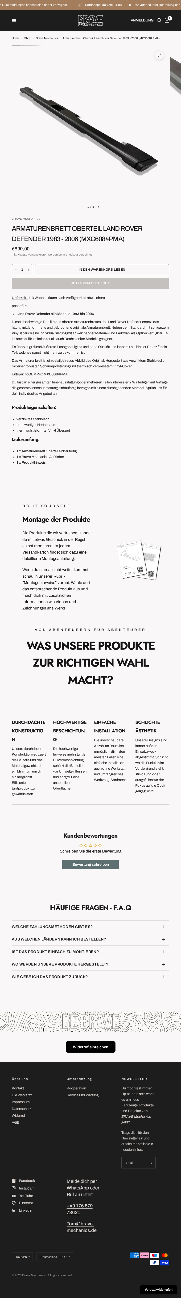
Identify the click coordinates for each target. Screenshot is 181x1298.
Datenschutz (21, 1109)
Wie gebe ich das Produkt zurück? (50, 977)
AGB (15, 1122)
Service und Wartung (83, 1095)
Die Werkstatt (22, 1095)
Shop (27, 38)
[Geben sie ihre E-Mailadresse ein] (151, 1162)
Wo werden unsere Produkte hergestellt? (60, 964)
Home (16, 38)
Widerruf (18, 1115)
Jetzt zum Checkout (90, 283)
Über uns (20, 1079)
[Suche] (159, 20)
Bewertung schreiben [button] (90, 864)
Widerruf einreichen (90, 1047)
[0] (166, 20)
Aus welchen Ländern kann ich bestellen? (59, 939)
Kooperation (76, 1088)
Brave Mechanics (47, 38)
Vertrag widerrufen (159, 1289)
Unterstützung (79, 1079)
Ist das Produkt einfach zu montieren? (55, 952)
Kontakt (18, 1088)
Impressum (21, 1102)
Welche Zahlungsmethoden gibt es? (52, 927)
